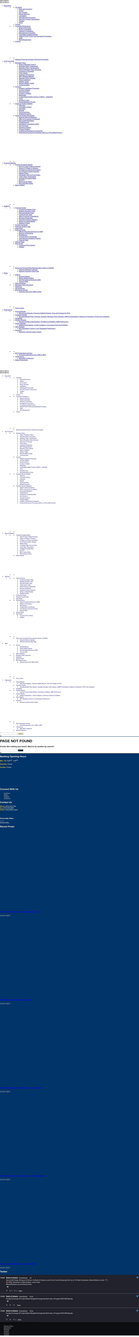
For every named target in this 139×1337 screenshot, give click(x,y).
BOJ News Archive (21, 290)
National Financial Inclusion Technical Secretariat (31, 59)
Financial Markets (10, 163)
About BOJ (7, 6)
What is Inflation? (24, 80)
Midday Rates (23, 173)
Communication (24, 85)
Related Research (25, 114)
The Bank (18, 7)
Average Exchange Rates (27, 178)
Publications (8, 310)
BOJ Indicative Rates (26, 183)
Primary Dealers (24, 129)
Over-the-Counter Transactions (29, 19)
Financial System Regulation (25, 115)
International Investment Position (30, 238)
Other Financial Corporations (28, 216)
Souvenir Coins (24, 100)
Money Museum (24, 14)
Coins (21, 98)
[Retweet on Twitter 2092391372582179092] (11, 1305)
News (6, 273)
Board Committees (25, 29)
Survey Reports (20, 323)
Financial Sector (20, 208)
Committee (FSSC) (25, 107)
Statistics (7, 206)
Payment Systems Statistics (28, 220)
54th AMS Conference (26, 358)
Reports (21, 110)
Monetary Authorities (26, 218)
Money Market (20, 185)
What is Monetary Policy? (27, 64)
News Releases (20, 283)
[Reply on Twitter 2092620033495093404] (7, 1291)
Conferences (19, 356)
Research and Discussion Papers (30, 332)
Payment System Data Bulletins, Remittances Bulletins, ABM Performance (43, 322)
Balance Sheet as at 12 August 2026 (15, 1000)
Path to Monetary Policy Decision (30, 69)
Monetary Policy (20, 63)
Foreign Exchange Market (23, 165)
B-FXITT (22, 180)
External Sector (20, 230)
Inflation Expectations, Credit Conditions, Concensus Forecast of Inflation (43, 325)
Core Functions (9, 61)
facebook (7, 793)
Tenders (21, 21)
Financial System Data (22, 226)
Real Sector (19, 243)
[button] (4, 1)
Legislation (22, 16)
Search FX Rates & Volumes (28, 168)
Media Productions (21, 360)
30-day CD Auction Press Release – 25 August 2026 (22, 1176)
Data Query (19, 228)
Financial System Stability (24, 104)
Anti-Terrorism (23, 126)
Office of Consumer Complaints (29, 119)
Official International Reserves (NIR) (31, 231)
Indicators (22, 109)
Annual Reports (20, 311)
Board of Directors (25, 28)
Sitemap (6, 1329)
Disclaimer (7, 1328)
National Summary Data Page (29, 271)
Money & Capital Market (27, 221)
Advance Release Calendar (28, 269)
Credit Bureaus (24, 122)
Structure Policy (24, 92)
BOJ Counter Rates (25, 182)
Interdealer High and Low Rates (29, 175)
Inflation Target (24, 81)
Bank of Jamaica (12, 1278)
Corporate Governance (22, 26)
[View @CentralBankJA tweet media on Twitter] (7, 1286)
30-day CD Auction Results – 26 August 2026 (19, 912)
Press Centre (19, 308)
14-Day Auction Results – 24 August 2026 (18, 1264)
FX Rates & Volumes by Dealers (30, 170)
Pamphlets (18, 318)
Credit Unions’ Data (25, 214)
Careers (18, 41)
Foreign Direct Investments (28, 237)
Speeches (18, 286)
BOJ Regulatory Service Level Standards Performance (37, 328)
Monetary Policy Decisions (24, 285)
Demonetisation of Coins (27, 102)
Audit (20, 38)
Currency (18, 87)
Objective (22, 105)
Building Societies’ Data (27, 211)
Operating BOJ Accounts (27, 17)
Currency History (24, 90)
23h (31, 1278)
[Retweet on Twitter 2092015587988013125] (11, 1319)
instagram (7, 798)
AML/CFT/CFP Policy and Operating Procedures (35, 36)
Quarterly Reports (21, 315)
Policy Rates (23, 73)
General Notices (24, 276)
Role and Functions (25, 9)
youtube (6, 796)
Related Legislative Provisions (29, 88)
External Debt (23, 240)
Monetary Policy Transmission (29, 68)
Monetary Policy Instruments (28, 66)
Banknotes (22, 95)
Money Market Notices (26, 278)
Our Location (23, 12)
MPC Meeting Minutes (26, 76)
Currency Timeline (25, 93)
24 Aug (31, 1311)
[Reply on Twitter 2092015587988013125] (7, 1319)
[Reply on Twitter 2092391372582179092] (7, 1305)
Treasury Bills (23, 281)
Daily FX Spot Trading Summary (30, 166)
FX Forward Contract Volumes (29, 171)
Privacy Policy (8, 1326)
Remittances (23, 235)
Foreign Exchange (21, 225)
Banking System (24, 223)
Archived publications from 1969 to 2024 (32, 355)
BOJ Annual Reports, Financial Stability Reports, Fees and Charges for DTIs (44, 313)
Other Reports (19, 327)
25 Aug (31, 1296)
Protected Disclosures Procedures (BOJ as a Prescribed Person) (40, 132)
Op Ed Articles (20, 288)
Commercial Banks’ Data (27, 209)
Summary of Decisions (26, 75)
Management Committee (27, 33)
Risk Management (25, 40)
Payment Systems (25, 127)
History (21, 11)
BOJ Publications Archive (23, 353)
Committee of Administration (28, 34)
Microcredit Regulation (26, 121)
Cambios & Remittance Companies (31, 131)
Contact (17, 24)
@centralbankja (23, 1278)
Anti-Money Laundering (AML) (29, 124)
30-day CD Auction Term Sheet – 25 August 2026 (21, 1088)
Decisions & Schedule (26, 71)
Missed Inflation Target (26, 83)
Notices (17, 275)
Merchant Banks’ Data (26, 213)
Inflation (21, 247)
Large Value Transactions (27, 176)
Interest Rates (19, 242)
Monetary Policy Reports (27, 78)
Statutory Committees (26, 31)
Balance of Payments (26, 233)
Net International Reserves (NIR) (30, 280)
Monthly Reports (20, 320)
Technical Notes (24, 112)
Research (18, 330)
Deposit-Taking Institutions (28, 117)
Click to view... (5, 822)
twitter (6, 795)
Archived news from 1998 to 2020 (30, 292)
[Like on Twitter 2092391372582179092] (14, 1305)
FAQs (21, 23)
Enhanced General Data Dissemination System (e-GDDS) (34, 268)
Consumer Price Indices (27, 245)
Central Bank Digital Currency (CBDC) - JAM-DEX (36, 97)
